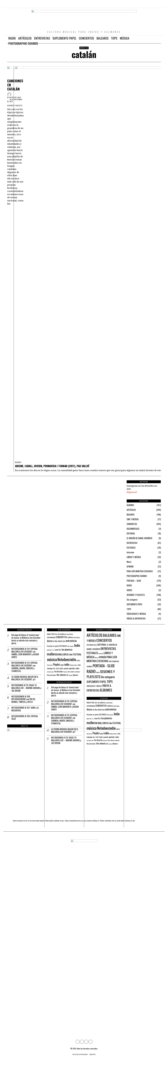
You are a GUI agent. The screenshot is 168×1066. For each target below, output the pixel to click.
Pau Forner (49, 665)
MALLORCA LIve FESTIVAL (69, 654)
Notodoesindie (66, 659)
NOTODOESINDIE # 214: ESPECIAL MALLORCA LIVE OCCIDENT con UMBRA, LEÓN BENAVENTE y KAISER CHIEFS (25, 653)
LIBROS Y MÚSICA (134, 557)
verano (70, 675)
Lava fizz (58, 649)
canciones (69, 634)
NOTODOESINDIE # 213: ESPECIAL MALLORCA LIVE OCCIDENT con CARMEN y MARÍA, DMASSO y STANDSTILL (24, 666)
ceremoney (51, 637)
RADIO (129, 585)
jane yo (49, 650)
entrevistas (71, 641)
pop (62, 664)
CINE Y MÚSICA (133, 519)
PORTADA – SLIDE (134, 580)
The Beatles (58, 671)
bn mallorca (62, 634)
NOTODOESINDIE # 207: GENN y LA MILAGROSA (25, 709)
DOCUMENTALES (133, 528)
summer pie (50, 672)
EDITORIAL (131, 533)
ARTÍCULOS (131, 509)
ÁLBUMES (18, 462)
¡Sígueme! (132, 492)
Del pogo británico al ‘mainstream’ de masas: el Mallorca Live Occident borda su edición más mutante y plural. (25, 639)
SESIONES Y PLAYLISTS (14, 106)
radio (66, 664)
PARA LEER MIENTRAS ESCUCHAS (140, 571)
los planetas (67, 649)
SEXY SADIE (59, 668)
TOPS (129, 609)
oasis (78, 660)
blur (56, 634)
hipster (72, 646)
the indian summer (74, 671)
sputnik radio (74, 668)
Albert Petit (51, 634)
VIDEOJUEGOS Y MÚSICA (136, 613)
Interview (130, 552)
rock (79, 665)
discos (49, 641)
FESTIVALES (131, 547)
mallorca (52, 653)
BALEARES (130, 514)
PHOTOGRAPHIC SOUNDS (137, 576)
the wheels (61, 674)
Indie (77, 645)
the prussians (51, 675)
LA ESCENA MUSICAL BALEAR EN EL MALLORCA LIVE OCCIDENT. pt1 (24, 678)
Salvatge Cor (51, 668)
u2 (67, 674)
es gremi (56, 646)
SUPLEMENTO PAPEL (134, 604)
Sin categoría (132, 599)
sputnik (66, 668)
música (52, 659)
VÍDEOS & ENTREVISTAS (136, 618)
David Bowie (77, 637)
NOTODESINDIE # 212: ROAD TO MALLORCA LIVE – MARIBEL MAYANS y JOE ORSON (26, 688)
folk (68, 646)
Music (129, 561)
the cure (66, 672)
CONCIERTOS (132, 524)
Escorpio (50, 646)
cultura (70, 637)
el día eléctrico (59, 641)
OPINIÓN (130, 566)
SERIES (129, 590)
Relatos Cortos (73, 665)
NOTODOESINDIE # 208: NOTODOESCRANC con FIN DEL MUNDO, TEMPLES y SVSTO (23, 699)
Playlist (56, 664)
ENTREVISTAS (132, 542)
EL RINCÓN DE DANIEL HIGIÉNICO (139, 538)
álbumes (75, 675)
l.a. (53, 650)
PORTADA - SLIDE (104, 665)
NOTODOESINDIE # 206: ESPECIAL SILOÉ (24, 717)
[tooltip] (147, 5)
